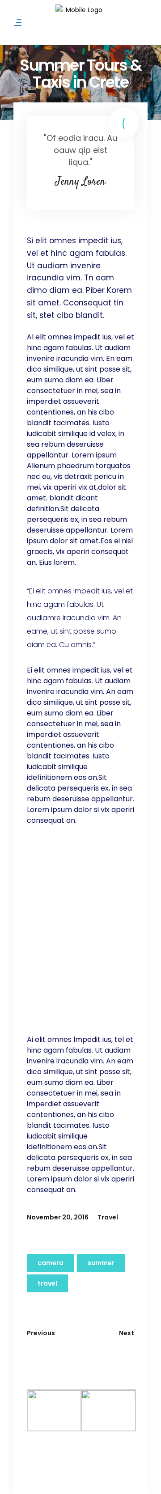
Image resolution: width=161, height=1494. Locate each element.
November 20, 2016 (58, 1217)
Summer (101, 1262)
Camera (51, 1262)
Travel (107, 1217)
